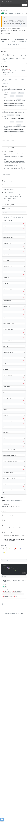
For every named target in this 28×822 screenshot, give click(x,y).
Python (4, 554)
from (3, 69)
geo (3, 180)
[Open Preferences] (2, 819)
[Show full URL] (24, 13)
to (2, 77)
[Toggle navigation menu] (2, 2)
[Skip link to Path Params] (0, 51)
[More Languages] (8, 553)
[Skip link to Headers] (0, 497)
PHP (20, 549)
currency (4, 139)
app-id (3, 54)
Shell (4, 549)
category (4, 111)
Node (10, 549)
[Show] (26, 561)
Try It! (24, 572)
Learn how (17, 24)
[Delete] (23, 223)
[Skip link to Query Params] (0, 66)
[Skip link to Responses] (0, 511)
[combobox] (14, 62)
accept (3, 500)
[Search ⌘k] (26, 2)
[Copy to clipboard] (26, 13)
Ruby (15, 549)
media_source (5, 86)
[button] (7, 558)
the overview (7, 59)
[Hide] (25, 223)
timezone (4, 151)
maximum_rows (5, 192)
